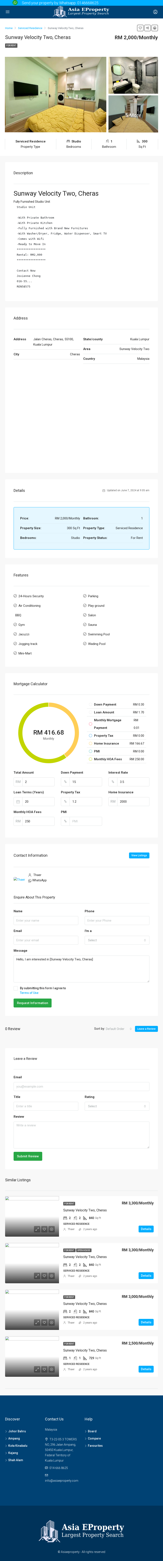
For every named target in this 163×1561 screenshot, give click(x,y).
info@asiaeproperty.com (61, 1480)
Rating (89, 1097)
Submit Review (28, 1156)
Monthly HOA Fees (27, 812)
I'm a (88, 931)
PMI (64, 812)
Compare (94, 1438)
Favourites (95, 1445)
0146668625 (87, 3)
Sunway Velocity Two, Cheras (85, 1210)
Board (92, 1431)
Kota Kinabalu (17, 1445)
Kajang (13, 1453)
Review (19, 1117)
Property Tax (70, 792)
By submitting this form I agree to (43, 990)
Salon (92, 615)
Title (17, 1097)
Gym (21, 625)
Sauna (92, 625)
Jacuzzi (23, 634)
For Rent (11, 45)
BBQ (18, 615)
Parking (93, 596)
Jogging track (27, 644)
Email (18, 931)
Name (18, 911)
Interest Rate (118, 772)
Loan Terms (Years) (29, 792)
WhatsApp (39, 880)
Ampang (14, 1438)
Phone (89, 911)
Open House (83, 1250)
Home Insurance (120, 792)
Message (20, 951)
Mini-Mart (25, 653)
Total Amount (24, 772)
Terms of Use (29, 993)
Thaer (71, 1229)
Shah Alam (15, 1460)
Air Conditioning (29, 606)
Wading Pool (96, 644)
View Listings (139, 855)
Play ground (96, 606)
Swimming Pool (99, 634)
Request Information (32, 1003)
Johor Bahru (17, 1431)
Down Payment (72, 772)
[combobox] (117, 940)
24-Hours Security (31, 596)
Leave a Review (146, 1028)
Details (146, 1229)
